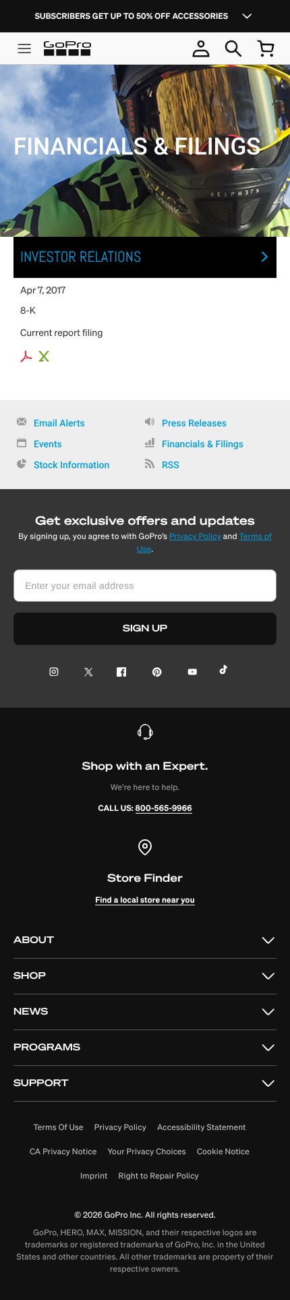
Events (48, 444)
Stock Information (71, 465)
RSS (170, 465)
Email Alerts (59, 423)
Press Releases (194, 423)
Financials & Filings (202, 444)
